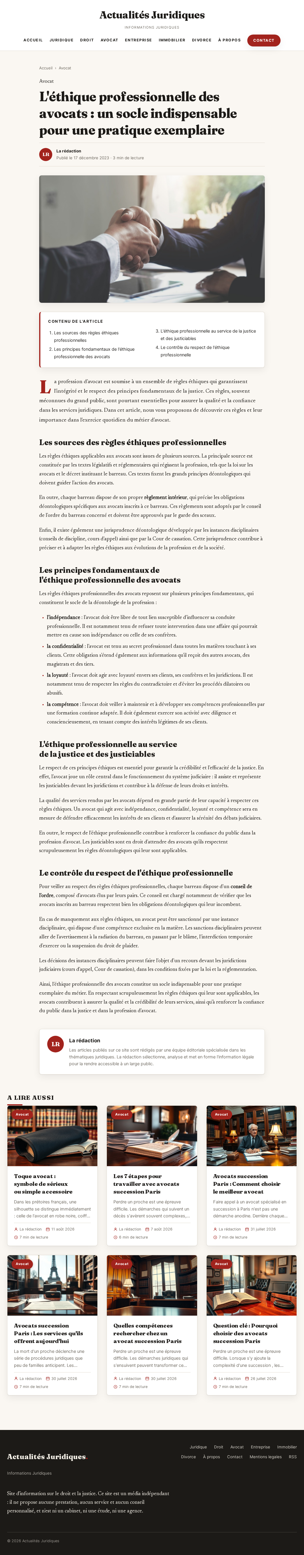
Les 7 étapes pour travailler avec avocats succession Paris (146, 1183)
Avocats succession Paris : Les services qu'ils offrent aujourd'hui (48, 1333)
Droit (87, 40)
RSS (293, 1456)
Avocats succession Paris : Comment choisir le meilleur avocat (247, 1183)
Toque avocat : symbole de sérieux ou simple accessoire (43, 1183)
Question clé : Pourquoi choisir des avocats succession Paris (245, 1333)
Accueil (33, 40)
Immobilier (172, 40)
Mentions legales (266, 1456)
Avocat (109, 40)
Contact (264, 40)
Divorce (202, 40)
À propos (229, 40)
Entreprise (138, 40)
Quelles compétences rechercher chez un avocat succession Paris (147, 1333)
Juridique (62, 40)
